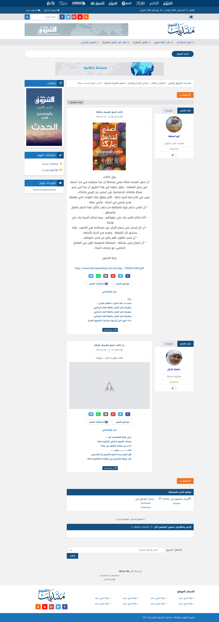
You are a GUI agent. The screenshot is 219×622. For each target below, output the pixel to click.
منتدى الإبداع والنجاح (138, 83)
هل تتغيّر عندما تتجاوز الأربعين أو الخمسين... (110, 454)
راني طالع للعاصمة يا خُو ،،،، (118, 437)
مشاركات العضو (97, 284)
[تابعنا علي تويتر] (68, 17)
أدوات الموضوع (76, 102)
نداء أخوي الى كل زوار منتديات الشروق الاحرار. (109, 320)
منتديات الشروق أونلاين (179, 83)
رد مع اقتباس (109, 329)
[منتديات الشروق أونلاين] (191, 17)
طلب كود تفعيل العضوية (114, 42)
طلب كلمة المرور (162, 42)
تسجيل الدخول (51, 10)
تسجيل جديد (32, 10)
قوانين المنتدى (88, 42)
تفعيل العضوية (140, 42)
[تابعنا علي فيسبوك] (62, 17)
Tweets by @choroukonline (44, 190)
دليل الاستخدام (184, 42)
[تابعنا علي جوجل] (74, 17)
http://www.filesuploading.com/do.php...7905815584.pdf (109, 268)
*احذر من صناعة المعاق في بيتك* (116, 446)
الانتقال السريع (174, 550)
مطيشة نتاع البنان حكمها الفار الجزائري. (112, 307)
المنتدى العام (158, 83)
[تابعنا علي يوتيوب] (80, 17)
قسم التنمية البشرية (114, 83)
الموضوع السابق (137, 519)
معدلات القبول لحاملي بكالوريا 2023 (114, 441)
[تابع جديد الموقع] (86, 17)
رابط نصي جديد (185, 598)
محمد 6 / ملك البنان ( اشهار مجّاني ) (114, 303)
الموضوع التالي (123, 519)
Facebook (146, 507)
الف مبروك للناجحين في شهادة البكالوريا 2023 (109, 459)
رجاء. (129, 299)
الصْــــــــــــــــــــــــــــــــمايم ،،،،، (121, 450)
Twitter (176, 503)
